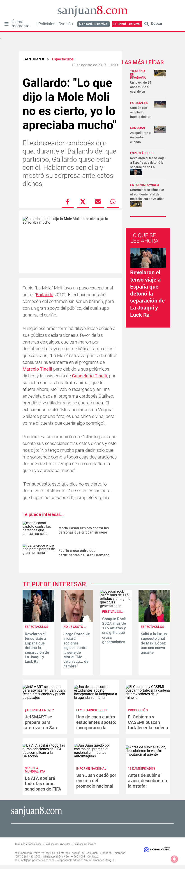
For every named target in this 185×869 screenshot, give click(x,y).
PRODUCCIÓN (138, 710)
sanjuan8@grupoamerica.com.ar (34, 860)
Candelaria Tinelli (89, 375)
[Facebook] (67, 201)
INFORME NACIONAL (91, 768)
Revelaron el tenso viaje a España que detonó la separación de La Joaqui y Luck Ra (147, 293)
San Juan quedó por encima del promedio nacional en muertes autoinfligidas (96, 786)
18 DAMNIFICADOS (141, 768)
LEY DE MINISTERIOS (91, 710)
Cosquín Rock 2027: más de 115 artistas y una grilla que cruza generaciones (114, 630)
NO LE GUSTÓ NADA (77, 626)
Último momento (20, 24)
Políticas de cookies (85, 844)
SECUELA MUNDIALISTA (35, 769)
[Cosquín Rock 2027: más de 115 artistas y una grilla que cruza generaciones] (116, 606)
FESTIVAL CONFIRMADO (119, 611)
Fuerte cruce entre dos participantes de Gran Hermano (83, 552)
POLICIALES (139, 103)
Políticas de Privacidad (57, 844)
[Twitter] (82, 201)
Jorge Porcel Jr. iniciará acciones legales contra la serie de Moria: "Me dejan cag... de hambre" (76, 650)
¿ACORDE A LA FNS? (39, 710)
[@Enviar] (98, 201)
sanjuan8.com (23, 853)
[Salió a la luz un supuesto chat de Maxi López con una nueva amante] (154, 621)
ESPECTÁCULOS (141, 153)
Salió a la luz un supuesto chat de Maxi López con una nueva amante (154, 643)
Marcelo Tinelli (37, 369)
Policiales (46, 24)
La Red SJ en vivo (94, 24)
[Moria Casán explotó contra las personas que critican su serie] (39, 530)
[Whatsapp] (113, 201)
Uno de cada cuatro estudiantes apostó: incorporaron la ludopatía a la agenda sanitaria (96, 727)
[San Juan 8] (36, 816)
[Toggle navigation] (6, 24)
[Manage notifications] (174, 859)
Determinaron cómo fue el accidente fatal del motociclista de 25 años (147, 194)
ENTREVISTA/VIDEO (144, 185)
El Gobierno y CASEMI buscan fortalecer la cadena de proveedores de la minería (148, 727)
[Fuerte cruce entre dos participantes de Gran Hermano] (39, 553)
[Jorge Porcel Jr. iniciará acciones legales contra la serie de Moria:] (77, 621)
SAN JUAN (137, 128)
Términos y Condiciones (28, 844)
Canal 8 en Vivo (129, 24)
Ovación (65, 24)
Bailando (44, 294)
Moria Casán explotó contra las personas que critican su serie (83, 530)
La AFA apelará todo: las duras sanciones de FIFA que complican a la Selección (43, 789)
